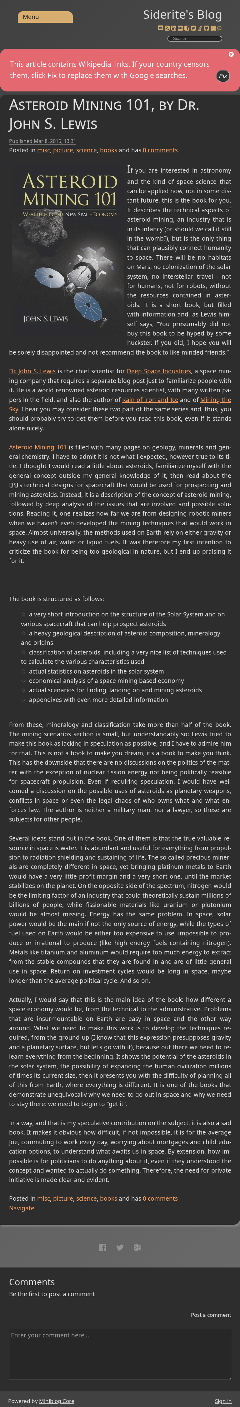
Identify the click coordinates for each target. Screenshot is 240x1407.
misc (43, 150)
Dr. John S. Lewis (32, 371)
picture (63, 150)
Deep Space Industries (159, 371)
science (86, 150)
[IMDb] (180, 28)
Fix (223, 76)
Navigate (21, 1208)
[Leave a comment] (219, 28)
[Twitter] (193, 28)
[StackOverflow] (200, 28)
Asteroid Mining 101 (38, 447)
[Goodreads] (213, 28)
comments (160, 150)
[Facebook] (186, 28)
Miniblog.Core (56, 1401)
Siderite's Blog (182, 14)
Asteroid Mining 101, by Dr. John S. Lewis (104, 114)
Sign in (223, 1401)
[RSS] (167, 28)
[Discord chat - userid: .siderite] (160, 28)
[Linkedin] (173, 28)
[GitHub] (206, 28)
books (108, 150)
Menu (31, 17)
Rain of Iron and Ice (150, 400)
